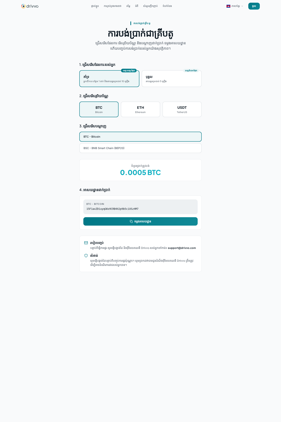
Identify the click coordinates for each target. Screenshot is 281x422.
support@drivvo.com (182, 247)
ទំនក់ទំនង (167, 5)
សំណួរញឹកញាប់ (150, 5)
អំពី (136, 5)
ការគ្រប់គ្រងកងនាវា (112, 5)
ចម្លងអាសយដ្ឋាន (142, 221)
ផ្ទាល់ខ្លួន (95, 5)
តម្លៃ (128, 5)
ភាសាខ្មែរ (235, 5)
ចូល (254, 5)
